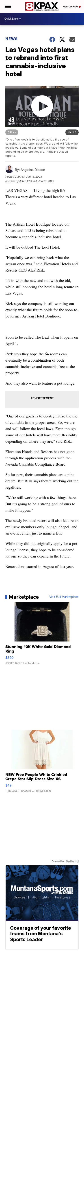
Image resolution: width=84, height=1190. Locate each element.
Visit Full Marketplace (64, 596)
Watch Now (71, 6)
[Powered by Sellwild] (72, 861)
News (11, 38)
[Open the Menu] (7, 6)
